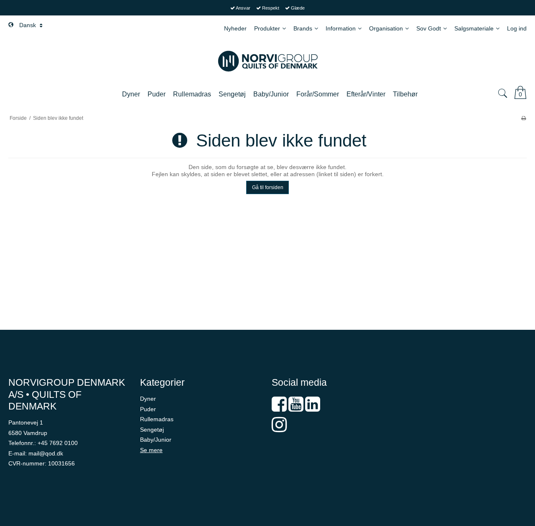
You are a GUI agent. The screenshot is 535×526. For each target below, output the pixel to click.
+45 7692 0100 (58, 443)
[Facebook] (279, 408)
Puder (148, 409)
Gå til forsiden (267, 187)
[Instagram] (279, 428)
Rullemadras (156, 419)
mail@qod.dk (45, 453)
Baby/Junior (155, 439)
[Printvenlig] (523, 118)
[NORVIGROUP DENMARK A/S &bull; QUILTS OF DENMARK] (267, 61)
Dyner (148, 398)
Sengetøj (152, 429)
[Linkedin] (312, 408)
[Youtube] (295, 408)
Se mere (151, 450)
